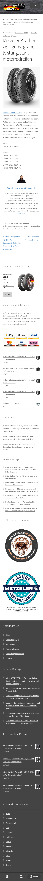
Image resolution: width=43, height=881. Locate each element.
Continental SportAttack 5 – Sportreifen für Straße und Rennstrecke (21, 483)
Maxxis (8, 841)
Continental (11, 823)
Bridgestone (11, 818)
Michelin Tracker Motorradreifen (32, 238)
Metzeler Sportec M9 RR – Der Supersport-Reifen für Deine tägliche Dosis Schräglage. (12, 242)
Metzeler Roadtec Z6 (11, 112)
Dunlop (9, 832)
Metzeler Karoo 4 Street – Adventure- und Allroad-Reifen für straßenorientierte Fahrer (21, 490)
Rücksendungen (12, 649)
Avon (8, 813)
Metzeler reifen (8, 229)
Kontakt (9, 658)
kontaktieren (21, 213)
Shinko (8, 865)
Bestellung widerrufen (15, 653)
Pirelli (8, 860)
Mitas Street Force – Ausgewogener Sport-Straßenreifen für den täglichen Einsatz (21, 509)
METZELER (17, 226)
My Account (10, 644)
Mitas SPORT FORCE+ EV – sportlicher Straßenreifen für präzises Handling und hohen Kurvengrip (20, 469)
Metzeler (9, 846)
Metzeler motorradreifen (30, 226)
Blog (8, 635)
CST (7, 827)
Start (7, 19)
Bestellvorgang (12, 639)
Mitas (8, 855)
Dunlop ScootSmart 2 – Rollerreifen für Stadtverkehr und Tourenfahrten (19, 503)
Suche (21, 877)
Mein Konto (7, 877)
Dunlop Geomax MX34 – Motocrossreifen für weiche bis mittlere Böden (21, 496)
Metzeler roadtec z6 (22, 229)
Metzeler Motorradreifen (20, 19)
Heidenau (9, 837)
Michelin (9, 851)
